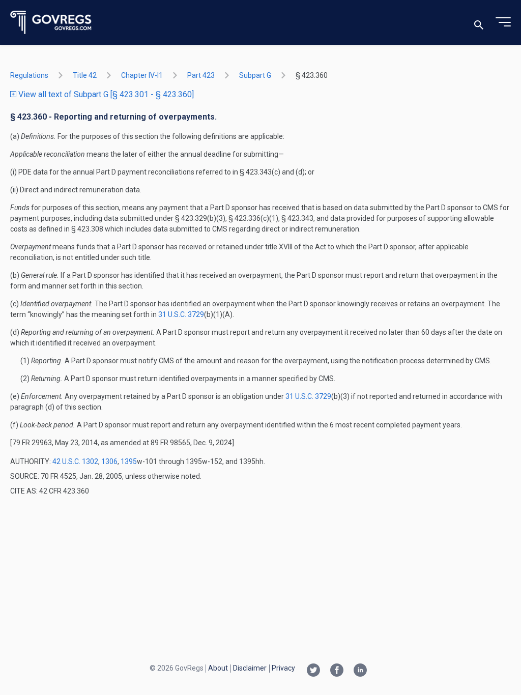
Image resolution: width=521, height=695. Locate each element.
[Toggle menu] (503, 22)
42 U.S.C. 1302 (75, 461)
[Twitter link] (313, 671)
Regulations (29, 75)
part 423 (201, 75)
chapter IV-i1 (142, 75)
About (218, 668)
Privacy (283, 668)
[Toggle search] (478, 23)
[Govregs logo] (51, 23)
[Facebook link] (336, 671)
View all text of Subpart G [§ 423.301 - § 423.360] (105, 94)
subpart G (255, 75)
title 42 (85, 75)
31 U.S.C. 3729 (181, 314)
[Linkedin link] (360, 671)
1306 (109, 461)
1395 (129, 461)
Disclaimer (250, 668)
